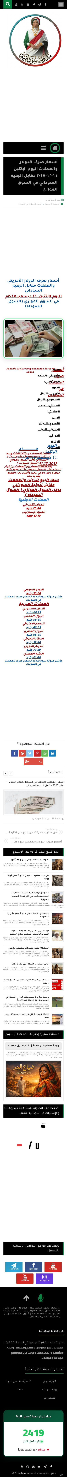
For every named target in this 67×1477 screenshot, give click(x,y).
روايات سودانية (49, 1390)
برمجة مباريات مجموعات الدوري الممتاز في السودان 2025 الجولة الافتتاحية (27, 999)
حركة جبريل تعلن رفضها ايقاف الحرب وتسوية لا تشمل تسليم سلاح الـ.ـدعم (29, 933)
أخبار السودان (49, 1382)
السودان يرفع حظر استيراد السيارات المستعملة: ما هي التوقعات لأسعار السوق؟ (30, 896)
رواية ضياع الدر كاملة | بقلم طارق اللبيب (33, 1046)
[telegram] (45, 1466)
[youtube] (33, 1466)
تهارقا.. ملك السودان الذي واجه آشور (30, 860)
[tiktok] (16, 1466)
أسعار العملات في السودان (29, 204)
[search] (7, 4)
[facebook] (51, 1466)
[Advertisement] (33, 105)
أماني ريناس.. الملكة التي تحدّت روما (30, 964)
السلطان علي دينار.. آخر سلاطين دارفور (29, 948)
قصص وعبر (49, 1398)
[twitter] (39, 1466)
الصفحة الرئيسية (52, 204)
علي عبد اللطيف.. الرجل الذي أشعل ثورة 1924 (28, 877)
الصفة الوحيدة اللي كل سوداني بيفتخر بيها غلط (27, 1016)
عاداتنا (20, 1390)
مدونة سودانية (26, 1473)
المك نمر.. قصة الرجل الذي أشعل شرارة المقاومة (28, 915)
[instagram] (27, 1466)
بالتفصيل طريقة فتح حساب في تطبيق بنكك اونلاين (26, 982)
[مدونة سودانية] (35, 40)
